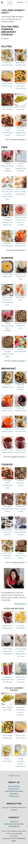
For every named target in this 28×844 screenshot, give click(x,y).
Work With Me (14, 826)
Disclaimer (14, 793)
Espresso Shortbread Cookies (20, 483)
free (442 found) (19, 250)
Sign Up (5, 807)
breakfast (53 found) (18, 456)
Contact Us (14, 821)
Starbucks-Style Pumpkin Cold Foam (20, 276)
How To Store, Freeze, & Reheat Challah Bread (20, 191)
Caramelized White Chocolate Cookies (20, 509)
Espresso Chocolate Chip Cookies (20, 555)
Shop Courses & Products (14, 824)
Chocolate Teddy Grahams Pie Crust (20, 325)
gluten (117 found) (19, 139)
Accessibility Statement (14, 791)
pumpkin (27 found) (18, 361)
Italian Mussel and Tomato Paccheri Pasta (21, 86)
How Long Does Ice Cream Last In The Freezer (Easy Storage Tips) (7, 194)
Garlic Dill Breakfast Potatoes (20, 387)
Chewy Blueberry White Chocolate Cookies (20, 532)
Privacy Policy (14, 788)
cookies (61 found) (18, 562)
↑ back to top (14, 775)
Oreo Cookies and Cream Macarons (7, 532)
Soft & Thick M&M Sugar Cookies (7, 555)
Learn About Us (14, 786)
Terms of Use (14, 796)
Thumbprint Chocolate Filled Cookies (7, 509)
